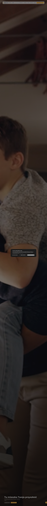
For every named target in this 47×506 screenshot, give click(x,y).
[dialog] (23, 253)
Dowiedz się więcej (21, 253)
